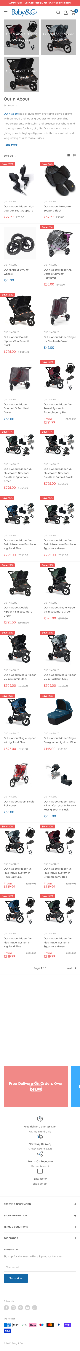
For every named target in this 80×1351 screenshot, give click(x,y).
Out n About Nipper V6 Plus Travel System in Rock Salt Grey (18, 872)
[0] (73, 12)
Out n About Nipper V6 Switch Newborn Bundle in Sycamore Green (60, 544)
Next (69, 968)
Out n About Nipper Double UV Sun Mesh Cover (16, 408)
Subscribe (15, 1278)
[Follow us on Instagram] (13, 1307)
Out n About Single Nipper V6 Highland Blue (20, 740)
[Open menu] (5, 12)
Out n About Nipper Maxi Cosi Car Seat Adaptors (19, 208)
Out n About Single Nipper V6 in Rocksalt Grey (60, 677)
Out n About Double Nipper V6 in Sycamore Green (18, 611)
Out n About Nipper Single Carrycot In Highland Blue (60, 740)
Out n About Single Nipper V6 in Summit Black (20, 677)
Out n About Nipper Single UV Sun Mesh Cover (60, 339)
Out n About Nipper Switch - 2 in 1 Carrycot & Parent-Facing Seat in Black (60, 805)
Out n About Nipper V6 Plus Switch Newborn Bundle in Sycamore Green (18, 475)
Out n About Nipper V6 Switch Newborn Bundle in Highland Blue (20, 544)
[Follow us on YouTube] (27, 1307)
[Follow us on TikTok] (34, 1307)
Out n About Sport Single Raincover (19, 803)
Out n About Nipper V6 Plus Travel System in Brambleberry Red (58, 872)
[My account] (66, 13)
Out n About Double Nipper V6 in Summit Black (16, 341)
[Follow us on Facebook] (6, 1307)
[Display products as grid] (68, 155)
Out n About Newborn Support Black (57, 208)
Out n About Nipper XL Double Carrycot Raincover (58, 273)
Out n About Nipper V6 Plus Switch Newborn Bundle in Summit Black (58, 473)
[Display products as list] (74, 155)
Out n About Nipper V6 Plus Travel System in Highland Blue (18, 942)
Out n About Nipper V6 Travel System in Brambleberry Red (58, 408)
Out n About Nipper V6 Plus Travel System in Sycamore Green (58, 942)
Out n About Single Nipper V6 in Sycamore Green (60, 609)
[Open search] (58, 13)
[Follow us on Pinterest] (20, 1307)
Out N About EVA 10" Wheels (16, 271)
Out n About (11, 113)
